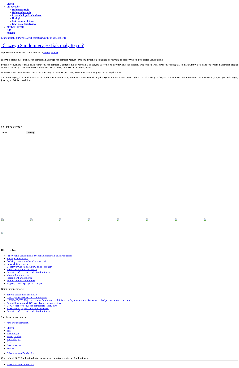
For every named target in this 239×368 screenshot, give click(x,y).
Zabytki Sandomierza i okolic (22, 269)
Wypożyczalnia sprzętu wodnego (24, 283)
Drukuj (46, 52)
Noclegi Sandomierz (17, 258)
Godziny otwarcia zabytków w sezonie (27, 261)
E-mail (54, 52)
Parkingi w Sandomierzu (19, 277)
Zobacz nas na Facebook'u (20, 353)
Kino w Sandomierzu (17, 322)
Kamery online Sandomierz (21, 280)
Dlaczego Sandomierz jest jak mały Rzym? (42, 45)
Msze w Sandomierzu (18, 275)
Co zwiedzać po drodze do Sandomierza (28, 272)
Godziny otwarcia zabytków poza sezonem (29, 266)
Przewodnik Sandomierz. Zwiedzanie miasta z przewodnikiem (39, 255)
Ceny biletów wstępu (17, 264)
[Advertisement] (84, 103)
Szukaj (31, 132)
